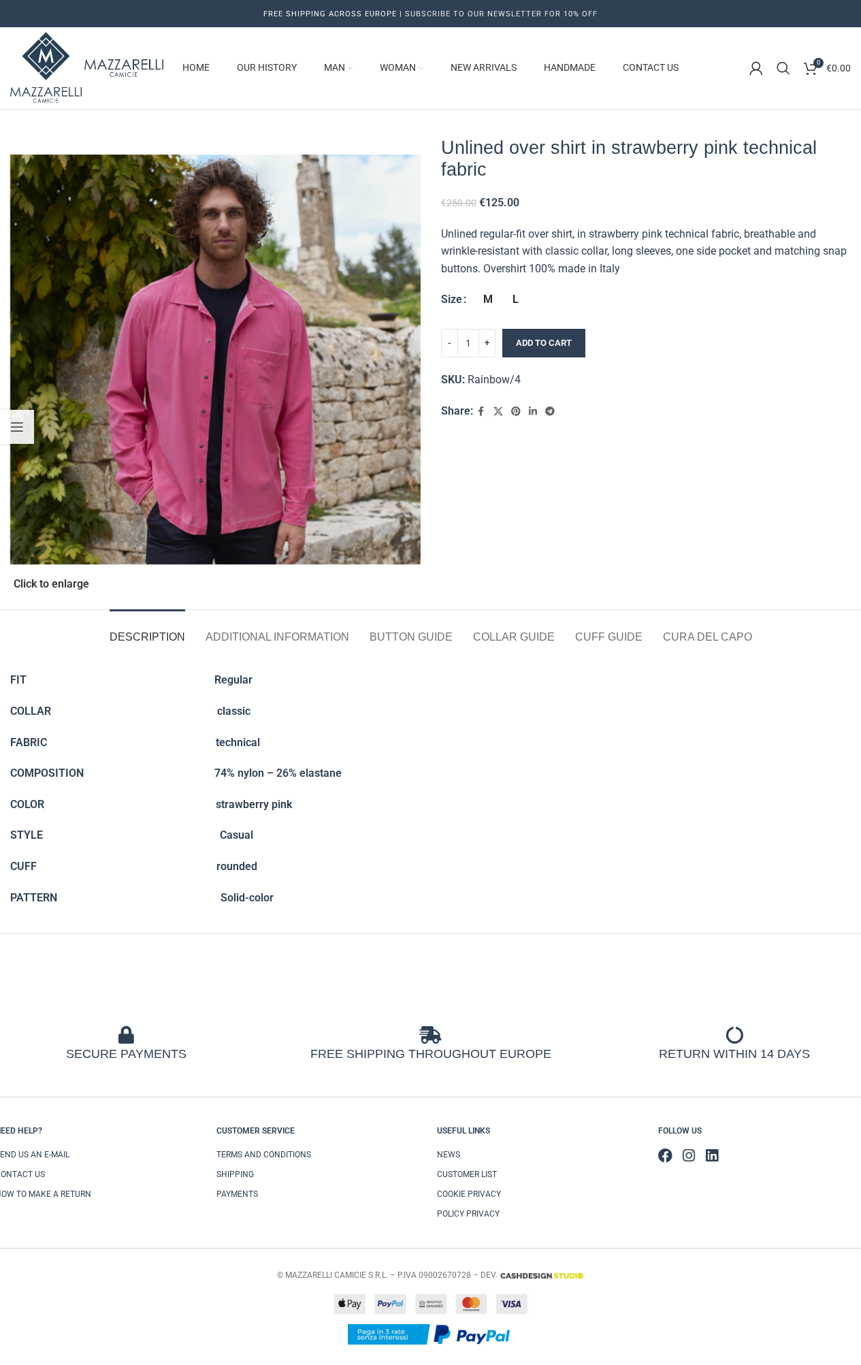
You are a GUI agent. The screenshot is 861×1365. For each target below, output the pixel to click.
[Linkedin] (711, 1156)
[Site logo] (47, 67)
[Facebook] (665, 1156)
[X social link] (498, 411)
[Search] (783, 68)
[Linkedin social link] (533, 411)
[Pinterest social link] (516, 411)
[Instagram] (688, 1156)
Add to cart (544, 343)
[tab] (147, 630)
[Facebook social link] (481, 411)
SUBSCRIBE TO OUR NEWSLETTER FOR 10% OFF (500, 14)
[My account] (756, 68)
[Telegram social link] (550, 411)
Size (451, 299)
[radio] (488, 299)
